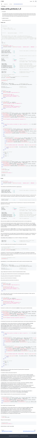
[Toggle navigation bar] (1, 1)
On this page (3, 6)
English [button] (31, 1)
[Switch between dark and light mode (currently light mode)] (33, 1)
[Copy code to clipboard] (35, 25)
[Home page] (1, 4)
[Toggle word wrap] (33, 25)
